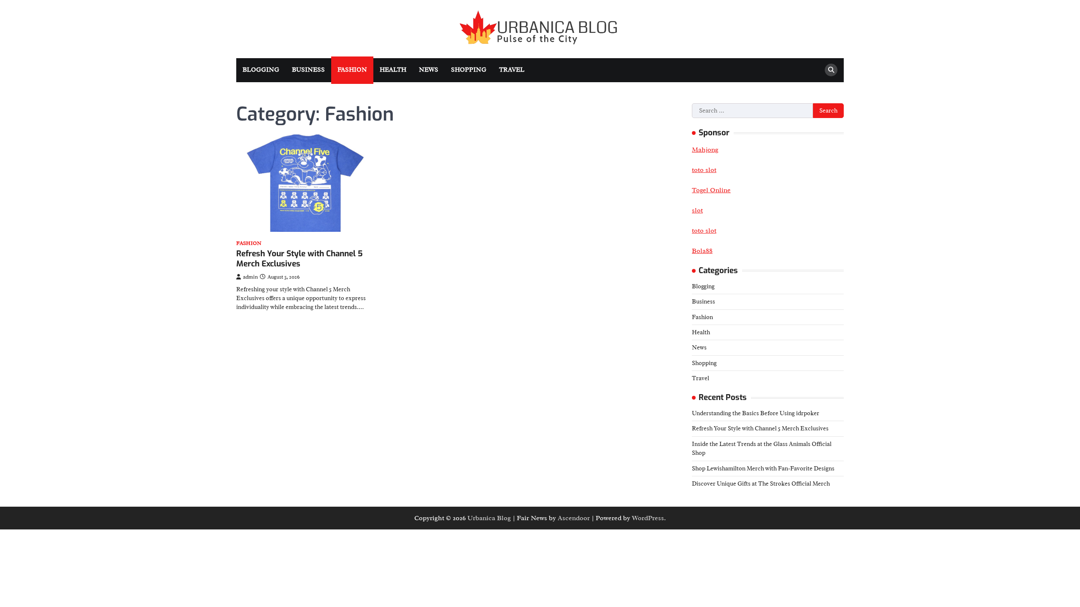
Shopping (468, 70)
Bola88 (702, 251)
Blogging (261, 70)
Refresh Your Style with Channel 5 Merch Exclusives (299, 258)
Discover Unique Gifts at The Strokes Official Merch (761, 483)
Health (393, 70)
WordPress (648, 518)
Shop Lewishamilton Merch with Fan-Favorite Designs (763, 468)
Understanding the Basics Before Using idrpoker (755, 413)
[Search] (831, 70)
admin (250, 277)
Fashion (352, 70)
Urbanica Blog (489, 518)
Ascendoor (574, 518)
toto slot (704, 230)
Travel (511, 70)
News (428, 70)
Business (308, 70)
